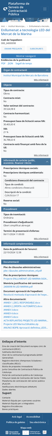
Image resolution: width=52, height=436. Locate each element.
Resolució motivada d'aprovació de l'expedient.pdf (26, 294)
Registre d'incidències (12, 406)
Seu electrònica (38, 422)
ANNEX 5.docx (11, 316)
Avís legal (17, 416)
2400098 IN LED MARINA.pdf (18, 286)
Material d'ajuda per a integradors (18, 403)
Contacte (6, 397)
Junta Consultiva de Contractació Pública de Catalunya (22, 371)
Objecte (7, 84)
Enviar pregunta (13, 48)
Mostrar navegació (26, 56)
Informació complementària (18, 243)
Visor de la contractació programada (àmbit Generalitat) (22, 356)
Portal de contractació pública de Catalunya (22, 375)
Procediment (10, 209)
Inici (3, 26)
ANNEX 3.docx (11, 309)
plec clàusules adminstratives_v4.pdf (23, 270)
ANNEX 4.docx (11, 313)
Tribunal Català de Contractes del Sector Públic (24, 378)
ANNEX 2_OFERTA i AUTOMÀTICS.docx (23, 306)
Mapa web (26, 427)
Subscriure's (36, 48)
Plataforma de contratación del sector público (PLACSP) (23, 382)
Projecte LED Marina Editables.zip (21, 324)
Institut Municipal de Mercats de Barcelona (25, 75)
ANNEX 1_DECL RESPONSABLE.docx (22, 302)
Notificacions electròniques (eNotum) (19, 386)
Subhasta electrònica (12, 352)
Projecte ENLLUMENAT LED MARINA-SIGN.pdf (26, 278)
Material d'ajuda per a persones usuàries (21, 400)
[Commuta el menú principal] (45, 9)
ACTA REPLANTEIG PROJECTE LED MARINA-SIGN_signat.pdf (26, 320)
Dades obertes (9, 389)
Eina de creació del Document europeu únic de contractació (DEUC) (24, 347)
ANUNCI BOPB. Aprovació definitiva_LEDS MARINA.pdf (26, 327)
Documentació (11, 261)
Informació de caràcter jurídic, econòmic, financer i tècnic (19, 161)
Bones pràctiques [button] (10, 409)
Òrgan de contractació (15, 70)
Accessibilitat (33, 416)
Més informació (41, 79)
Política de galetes (15, 422)
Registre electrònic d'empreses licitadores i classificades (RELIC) (22, 362)
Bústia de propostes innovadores (17, 366)
